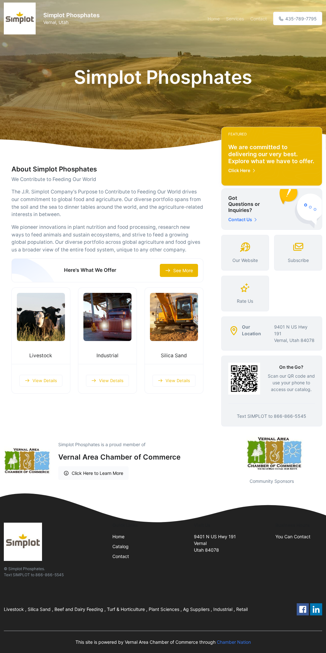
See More (183, 270)
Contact (258, 18)
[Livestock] (41, 317)
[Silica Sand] (174, 317)
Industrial (107, 355)
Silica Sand (174, 355)
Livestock (40, 355)
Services (235, 18)
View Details (44, 380)
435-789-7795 (300, 18)
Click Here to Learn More (97, 473)
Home (214, 18)
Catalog (120, 546)
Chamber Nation (234, 642)
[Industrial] (107, 317)
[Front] (21, 18)
